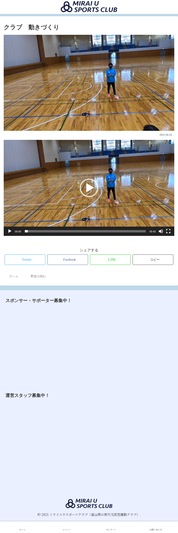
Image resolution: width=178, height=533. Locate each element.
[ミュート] (161, 231)
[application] (89, 188)
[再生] (9, 231)
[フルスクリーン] (168, 231)
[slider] (85, 231)
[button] (89, 188)
